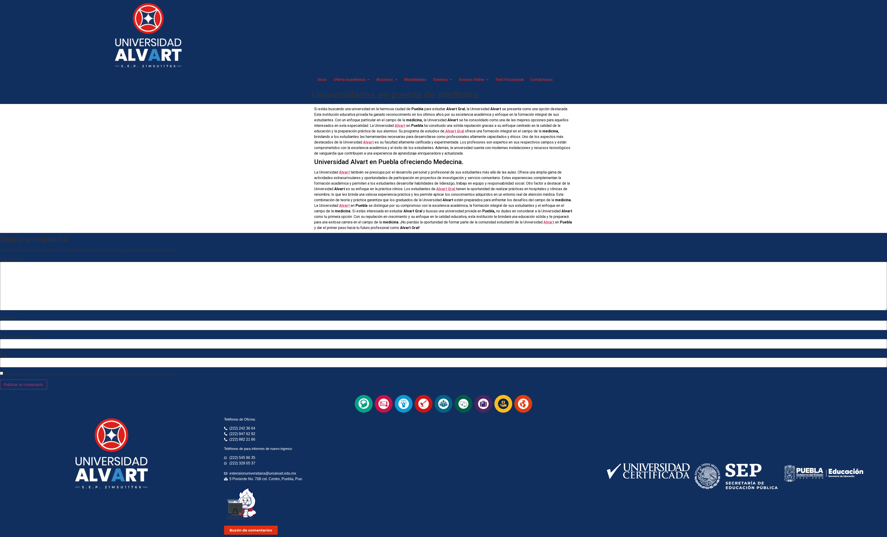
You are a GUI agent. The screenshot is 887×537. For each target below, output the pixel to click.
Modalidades (415, 79)
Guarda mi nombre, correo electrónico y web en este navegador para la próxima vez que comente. (91, 374)
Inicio (322, 79)
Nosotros (385, 79)
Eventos (440, 79)
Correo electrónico (18, 337)
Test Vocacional (509, 79)
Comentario (12, 259)
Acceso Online (471, 79)
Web (4, 355)
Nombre (8, 318)
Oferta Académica (349, 79)
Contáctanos (541, 79)
